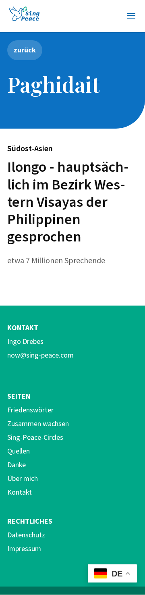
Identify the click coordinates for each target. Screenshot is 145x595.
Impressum (24, 549)
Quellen (18, 451)
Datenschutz (26, 535)
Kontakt (19, 492)
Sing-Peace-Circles (35, 438)
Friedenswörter (30, 410)
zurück (25, 49)
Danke (16, 465)
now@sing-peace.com (40, 355)
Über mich (22, 479)
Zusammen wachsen (38, 424)
